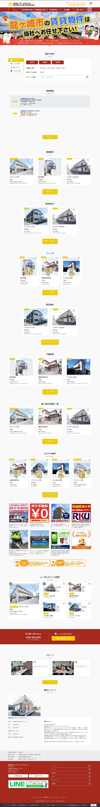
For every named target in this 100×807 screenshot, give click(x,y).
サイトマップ (64, 797)
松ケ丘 (28, 754)
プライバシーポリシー (55, 797)
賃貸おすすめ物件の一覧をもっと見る (50, 495)
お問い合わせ (80, 9)
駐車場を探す (54, 9)
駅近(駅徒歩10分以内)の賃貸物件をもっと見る (50, 342)
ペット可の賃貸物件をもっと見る (50, 292)
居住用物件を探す (28, 9)
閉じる (93, 805)
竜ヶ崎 (31, 759)
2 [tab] (50, 46)
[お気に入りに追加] (30, 160)
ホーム (15, 9)
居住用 (32, 62)
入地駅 (48, 68)
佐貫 (25, 754)
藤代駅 (52, 68)
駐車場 (58, 62)
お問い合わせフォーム (63, 638)
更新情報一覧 (50, 137)
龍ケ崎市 (42, 72)
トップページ (54, 765)
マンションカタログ (38, 797)
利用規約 (46, 797)
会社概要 (66, 9)
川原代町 (21, 754)
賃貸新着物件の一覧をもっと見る (50, 192)
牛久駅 (62, 68)
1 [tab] (49, 46)
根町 (40, 754)
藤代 (25, 759)
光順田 (36, 754)
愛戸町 (32, 754)
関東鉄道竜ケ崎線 (27, 756)
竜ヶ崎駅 (58, 68)
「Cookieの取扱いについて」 (74, 805)
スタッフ (53, 769)
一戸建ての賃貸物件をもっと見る (50, 392)
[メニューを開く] (89, 9)
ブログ (53, 776)
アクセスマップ (55, 780)
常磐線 (20, 756)
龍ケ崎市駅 (42, 68)
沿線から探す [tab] (16, 60)
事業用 (45, 62)
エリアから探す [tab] (16, 63)
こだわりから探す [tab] (17, 70)
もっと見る (50, 682)
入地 (28, 759)
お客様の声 (54, 772)
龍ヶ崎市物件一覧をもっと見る (50, 441)
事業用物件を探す (41, 9)
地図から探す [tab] (16, 67)
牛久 (35, 759)
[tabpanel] (50, 28)
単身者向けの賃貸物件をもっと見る (50, 241)
